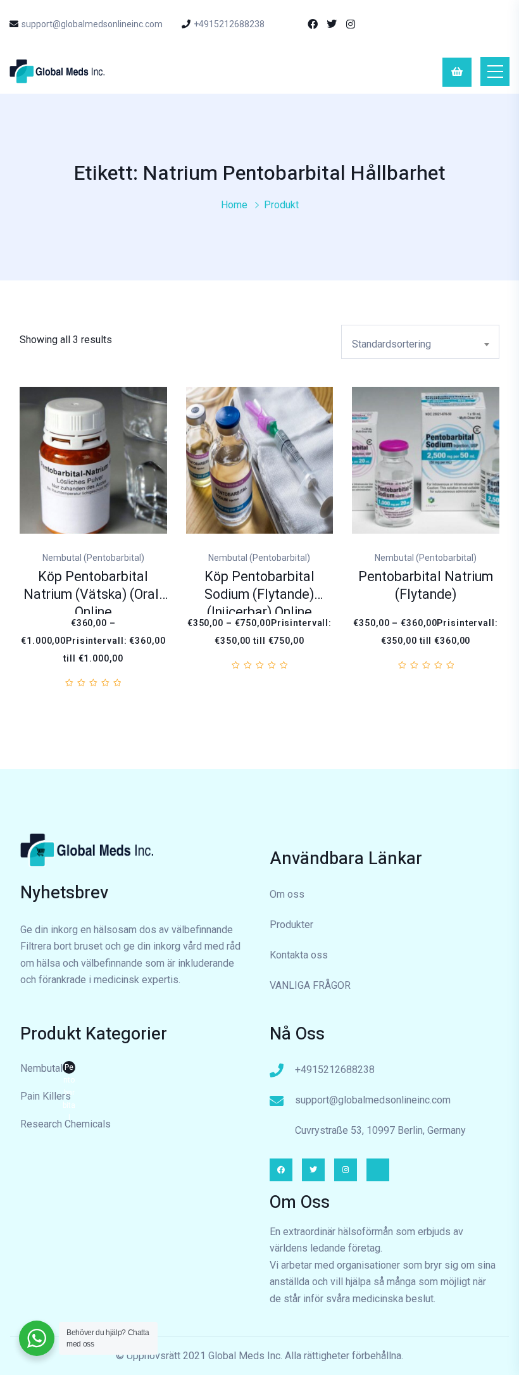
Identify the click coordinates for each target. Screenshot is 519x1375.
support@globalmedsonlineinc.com (92, 24)
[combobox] (420, 342)
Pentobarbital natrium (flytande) (425, 586)
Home (234, 205)
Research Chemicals (65, 1124)
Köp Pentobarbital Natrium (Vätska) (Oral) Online (93, 594)
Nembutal (47, 1069)
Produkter (291, 925)
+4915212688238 (229, 24)
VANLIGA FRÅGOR (310, 985)
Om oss (287, 894)
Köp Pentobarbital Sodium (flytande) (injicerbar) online (259, 594)
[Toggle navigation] (495, 71)
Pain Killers (45, 1096)
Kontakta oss (299, 955)
